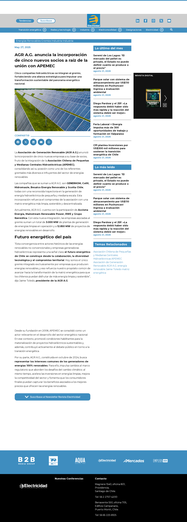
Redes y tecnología (61, 30)
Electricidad (152, 30)
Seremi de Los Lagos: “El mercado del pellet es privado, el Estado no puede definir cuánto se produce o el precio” (111, 61)
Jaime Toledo (113, 269)
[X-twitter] (161, 21)
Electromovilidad (107, 30)
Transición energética (29, 30)
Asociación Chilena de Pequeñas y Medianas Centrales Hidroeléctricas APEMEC (112, 255)
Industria (84, 30)
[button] (18, 142)
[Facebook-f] (145, 21)
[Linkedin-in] (137, 21)
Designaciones (134, 30)
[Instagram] (153, 21)
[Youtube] (169, 21)
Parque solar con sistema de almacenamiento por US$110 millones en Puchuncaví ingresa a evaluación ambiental (111, 85)
